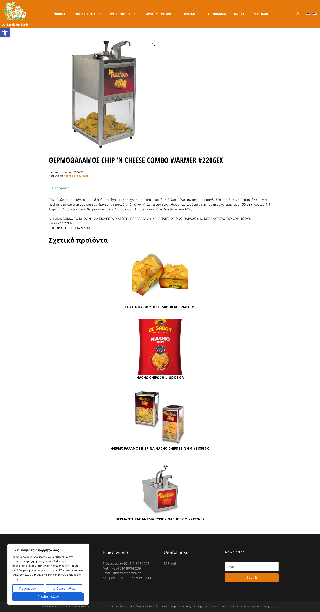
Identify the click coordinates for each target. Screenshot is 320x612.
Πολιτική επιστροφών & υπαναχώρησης (254, 606)
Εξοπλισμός (81, 175)
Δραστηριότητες (120, 14)
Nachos (68, 175)
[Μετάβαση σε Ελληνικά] (315, 14)
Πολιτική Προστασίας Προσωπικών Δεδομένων (138, 606)
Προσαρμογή (28, 588)
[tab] (160, 188)
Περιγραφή (60, 188)
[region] (48, 574)
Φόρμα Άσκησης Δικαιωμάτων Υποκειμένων (198, 606)
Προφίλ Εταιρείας (85, 14)
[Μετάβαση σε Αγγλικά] (307, 14)
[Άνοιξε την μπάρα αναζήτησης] (297, 14)
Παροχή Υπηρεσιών (157, 14)
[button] (5, 32)
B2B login (171, 563)
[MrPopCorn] (15, 11)
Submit (251, 577)
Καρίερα (238, 14)
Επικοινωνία (217, 14)
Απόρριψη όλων (64, 588)
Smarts (85, 606)
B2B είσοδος (260, 14)
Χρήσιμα (190, 14)
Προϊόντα (58, 14)
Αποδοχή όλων (48, 597)
